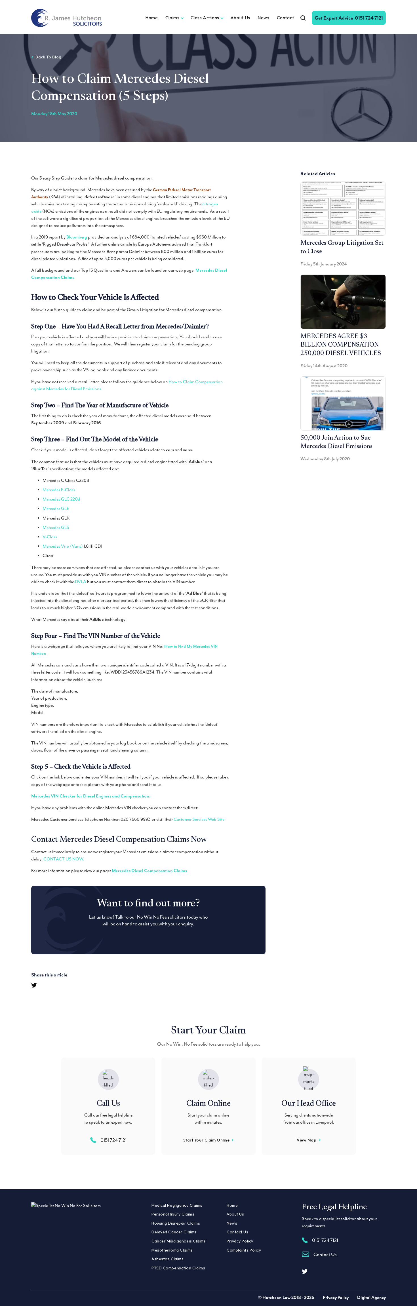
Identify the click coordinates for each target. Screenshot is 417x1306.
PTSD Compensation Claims (178, 1268)
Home (151, 17)
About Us (240, 17)
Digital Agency (371, 1297)
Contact (285, 17)
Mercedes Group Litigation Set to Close (342, 247)
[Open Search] (303, 18)
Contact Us (237, 1232)
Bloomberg (76, 237)
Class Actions (205, 17)
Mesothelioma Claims (172, 1250)
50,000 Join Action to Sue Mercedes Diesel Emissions (336, 442)
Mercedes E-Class (59, 490)
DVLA (80, 582)
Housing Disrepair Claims (175, 1223)
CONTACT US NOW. (63, 859)
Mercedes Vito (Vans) (63, 546)
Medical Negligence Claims (177, 1205)
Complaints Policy (244, 1250)
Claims (172, 17)
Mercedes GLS (56, 527)
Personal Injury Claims (172, 1214)
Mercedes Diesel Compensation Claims (149, 871)
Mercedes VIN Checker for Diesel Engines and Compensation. (91, 796)
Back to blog (48, 57)
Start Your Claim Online (206, 1140)
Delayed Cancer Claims (174, 1232)
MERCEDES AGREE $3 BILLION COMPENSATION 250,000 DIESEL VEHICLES (340, 345)
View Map (306, 1140)
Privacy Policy (240, 1241)
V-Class (50, 537)
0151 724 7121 (349, 18)
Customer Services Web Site (199, 819)
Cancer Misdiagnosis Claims (178, 1241)
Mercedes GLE (56, 508)
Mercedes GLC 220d (61, 499)
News (263, 17)
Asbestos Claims (167, 1258)
